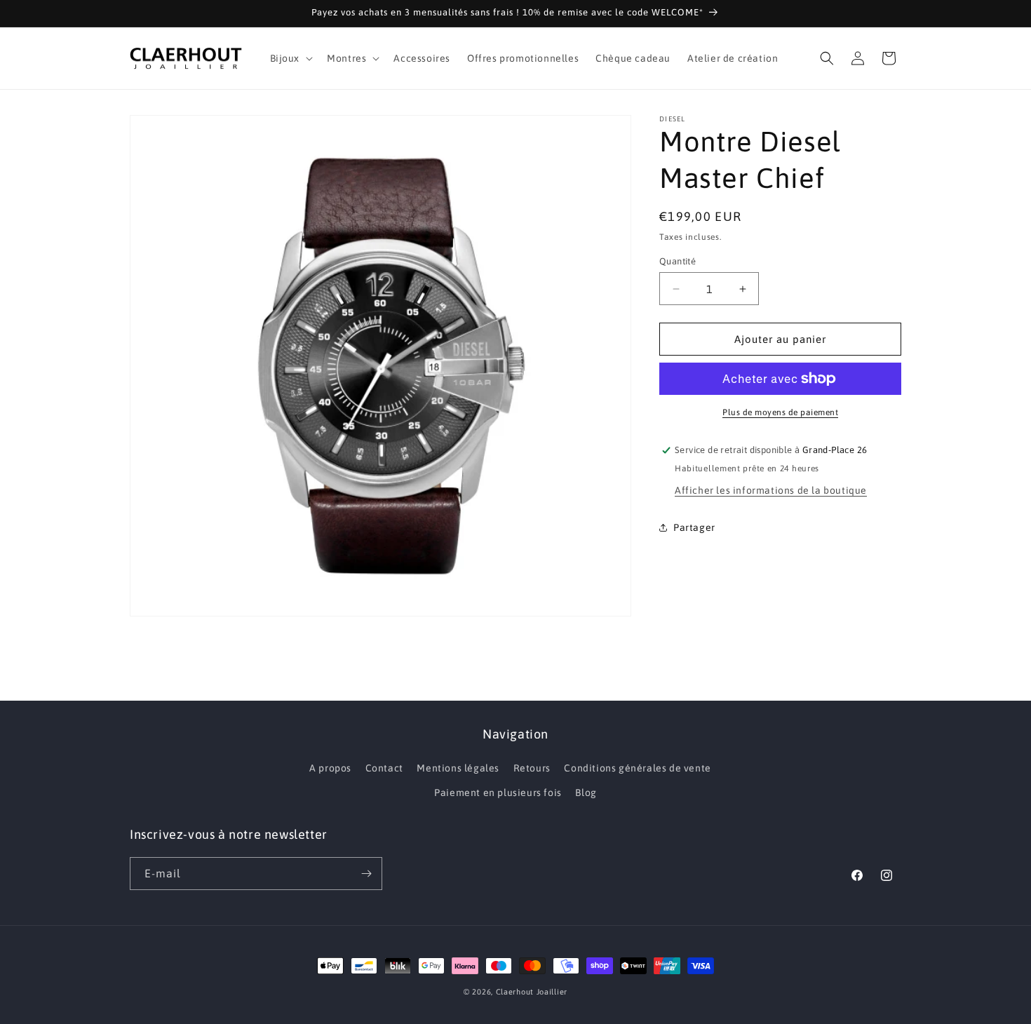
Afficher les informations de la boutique (771, 490)
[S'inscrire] (366, 873)
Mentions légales (458, 768)
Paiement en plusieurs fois (498, 792)
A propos (330, 768)
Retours (532, 768)
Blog (585, 792)
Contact (384, 768)
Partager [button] (694, 527)
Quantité (677, 261)
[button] (290, 58)
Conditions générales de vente (637, 768)
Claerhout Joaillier (531, 992)
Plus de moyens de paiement (780, 412)
